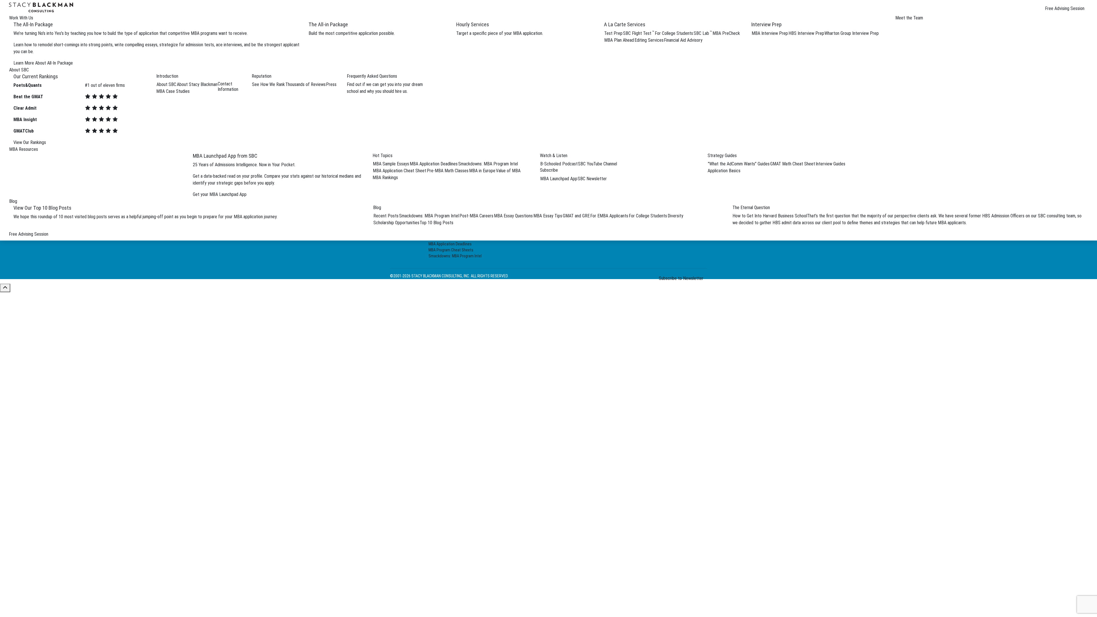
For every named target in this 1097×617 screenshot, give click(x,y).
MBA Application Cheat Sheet (399, 170)
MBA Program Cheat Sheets (451, 250)
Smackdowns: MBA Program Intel (488, 164)
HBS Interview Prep (806, 33)
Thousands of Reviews (305, 84)
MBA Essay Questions (513, 216)
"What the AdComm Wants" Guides (739, 164)
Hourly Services (472, 24)
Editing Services (649, 40)
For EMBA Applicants (609, 216)
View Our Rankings (29, 142)
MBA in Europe (482, 170)
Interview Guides (830, 164)
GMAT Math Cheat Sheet (792, 164)
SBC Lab (703, 33)
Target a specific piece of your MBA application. (499, 33)
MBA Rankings (385, 177)
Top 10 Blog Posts (436, 222)
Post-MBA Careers (476, 216)
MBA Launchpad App (558, 178)
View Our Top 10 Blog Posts (42, 208)
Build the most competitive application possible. (352, 33)
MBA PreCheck (726, 33)
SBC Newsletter (592, 178)
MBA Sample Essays (391, 164)
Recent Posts (386, 216)
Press (331, 84)
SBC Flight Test (638, 33)
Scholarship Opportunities (396, 222)
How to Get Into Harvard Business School (769, 216)
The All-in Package (328, 24)
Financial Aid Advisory (683, 40)
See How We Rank (268, 84)
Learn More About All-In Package (43, 63)
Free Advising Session (1064, 8)
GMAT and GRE (576, 216)
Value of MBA (508, 170)
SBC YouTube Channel (597, 164)
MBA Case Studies (173, 91)
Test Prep (613, 33)
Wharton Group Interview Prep (851, 33)
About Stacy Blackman (197, 84)
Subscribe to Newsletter (681, 278)
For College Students (674, 33)
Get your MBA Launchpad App (220, 194)
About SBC (166, 84)
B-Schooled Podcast (559, 164)
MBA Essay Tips (547, 216)
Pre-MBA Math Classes (448, 170)
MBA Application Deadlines (434, 164)
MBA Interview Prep (770, 33)
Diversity (675, 216)
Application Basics (724, 170)
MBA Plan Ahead (619, 40)
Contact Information (228, 86)
